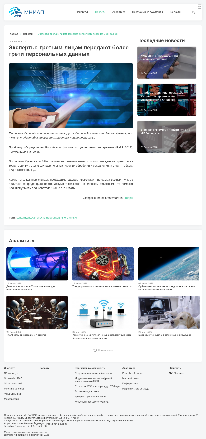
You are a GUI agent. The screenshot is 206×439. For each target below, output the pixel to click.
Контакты (175, 12)
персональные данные (61, 217)
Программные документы (147, 12)
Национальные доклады (136, 388)
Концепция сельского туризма (91, 401)
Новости (100, 12)
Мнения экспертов (14, 388)
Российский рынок (132, 373)
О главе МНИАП (13, 378)
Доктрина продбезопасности (90, 396)
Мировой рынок (131, 378)
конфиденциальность (30, 217)
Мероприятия (11, 399)
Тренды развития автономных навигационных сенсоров (101, 286)
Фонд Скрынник (12, 393)
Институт (82, 12)
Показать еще (105, 350)
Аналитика (118, 12)
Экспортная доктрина (87, 391)
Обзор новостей (13, 383)
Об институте (11, 373)
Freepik (128, 198)
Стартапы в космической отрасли (93, 373)
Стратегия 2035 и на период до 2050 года (97, 386)
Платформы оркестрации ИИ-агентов (26, 335)
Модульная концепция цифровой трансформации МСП (93, 379)
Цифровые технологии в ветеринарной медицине (164, 335)
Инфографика (130, 383)
